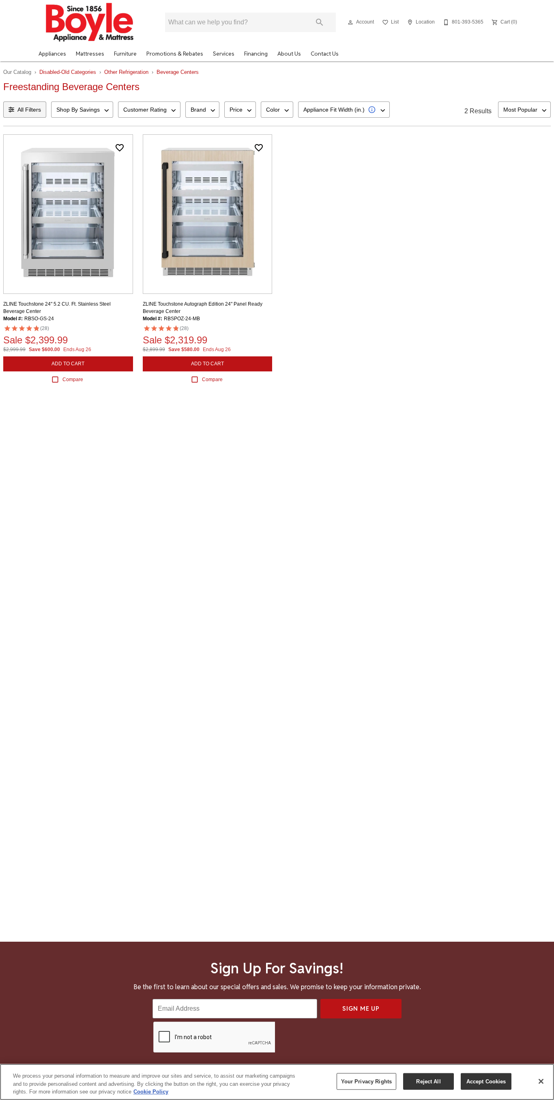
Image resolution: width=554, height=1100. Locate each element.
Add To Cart (68, 364)
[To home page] (89, 22)
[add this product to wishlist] (119, 147)
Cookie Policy (150, 1092)
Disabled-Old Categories (67, 72)
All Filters (29, 109)
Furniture (125, 53)
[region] (277, 1082)
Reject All (428, 1081)
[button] (350, 22)
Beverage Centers (178, 72)
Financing (256, 53)
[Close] (541, 1081)
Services (223, 53)
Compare (72, 379)
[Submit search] (320, 22)
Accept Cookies (486, 1081)
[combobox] (82, 109)
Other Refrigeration (126, 72)
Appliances (52, 53)
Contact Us (325, 53)
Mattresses (90, 53)
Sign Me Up (361, 1008)
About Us (289, 53)
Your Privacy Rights (366, 1081)
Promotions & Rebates (174, 53)
